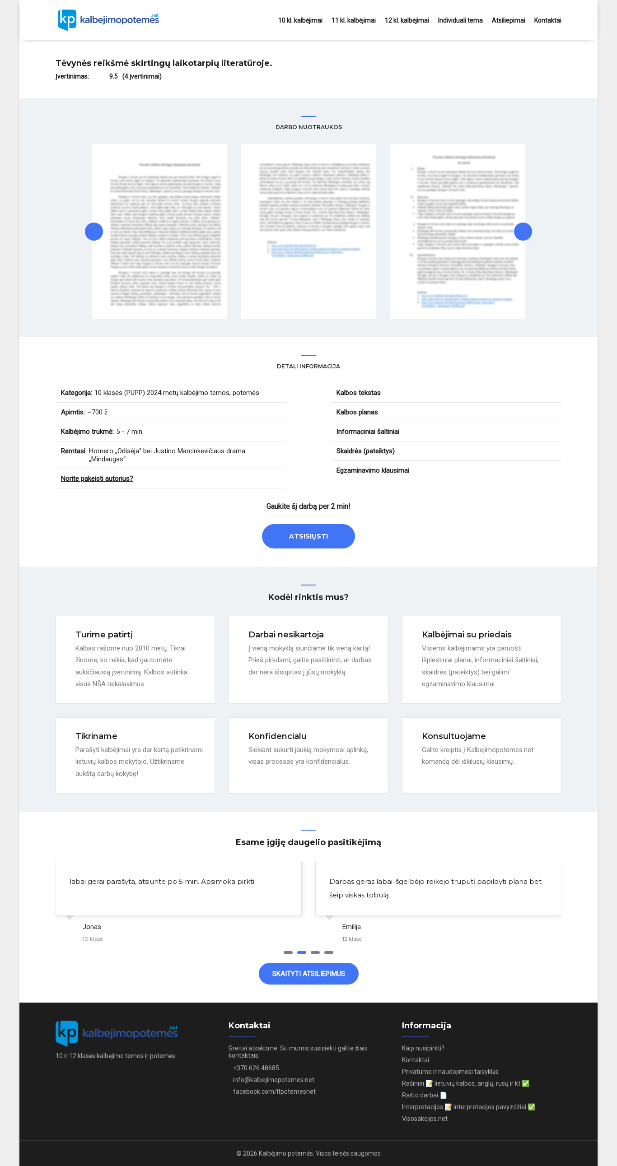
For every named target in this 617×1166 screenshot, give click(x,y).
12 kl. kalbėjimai (407, 20)
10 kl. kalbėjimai (300, 20)
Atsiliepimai (508, 20)
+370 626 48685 (256, 1068)
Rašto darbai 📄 (424, 1095)
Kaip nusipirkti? (423, 1048)
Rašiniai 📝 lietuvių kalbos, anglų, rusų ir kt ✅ (465, 1083)
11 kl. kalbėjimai (354, 20)
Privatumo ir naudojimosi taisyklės (450, 1071)
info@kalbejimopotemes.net (273, 1079)
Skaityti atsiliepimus (308, 974)
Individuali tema (460, 20)
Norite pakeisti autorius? (97, 478)
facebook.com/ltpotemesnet (274, 1091)
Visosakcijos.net (425, 1118)
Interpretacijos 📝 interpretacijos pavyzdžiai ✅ (468, 1106)
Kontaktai (547, 20)
